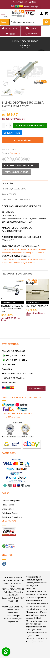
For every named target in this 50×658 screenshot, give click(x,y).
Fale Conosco (8, 504)
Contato (32, 2)
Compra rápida (22, 140)
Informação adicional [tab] (14, 189)
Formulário (7, 369)
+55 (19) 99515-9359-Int (17, 360)
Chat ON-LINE (8, 364)
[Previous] (6, 71)
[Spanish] (21, 6)
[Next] (44, 71)
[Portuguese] (17, 6)
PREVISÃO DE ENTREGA (16, 172)
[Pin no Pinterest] (23, 159)
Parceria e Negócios (11, 500)
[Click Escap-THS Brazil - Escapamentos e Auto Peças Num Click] (23, 13)
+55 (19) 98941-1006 (15, 355)
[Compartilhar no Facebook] (9, 159)
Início (15, 41)
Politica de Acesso (10, 513)
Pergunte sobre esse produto (20, 165)
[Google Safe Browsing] (8, 547)
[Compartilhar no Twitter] (13, 159)
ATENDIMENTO (32, 34)
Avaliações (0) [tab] (9, 194)
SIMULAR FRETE (12, 133)
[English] (13, 6)
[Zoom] (5, 83)
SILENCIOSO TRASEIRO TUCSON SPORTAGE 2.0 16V (12, 308)
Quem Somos (8, 509)
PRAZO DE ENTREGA (11, 29)
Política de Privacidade (12, 517)
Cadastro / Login (20, 2)
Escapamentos (30, 41)
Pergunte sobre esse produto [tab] (17, 200)
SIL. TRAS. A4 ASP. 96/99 (37, 306)
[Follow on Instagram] (4, 564)
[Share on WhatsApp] (4, 159)
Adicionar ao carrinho (30, 125)
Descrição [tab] (7, 183)
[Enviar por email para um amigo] (18, 159)
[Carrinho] (46, 13)
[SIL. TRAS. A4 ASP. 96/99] (37, 290)
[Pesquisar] (46, 22)
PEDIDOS (12, 34)
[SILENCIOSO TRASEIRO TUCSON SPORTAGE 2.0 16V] (12, 290)
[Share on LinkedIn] (27, 159)
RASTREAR (33, 28)
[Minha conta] (41, 13)
